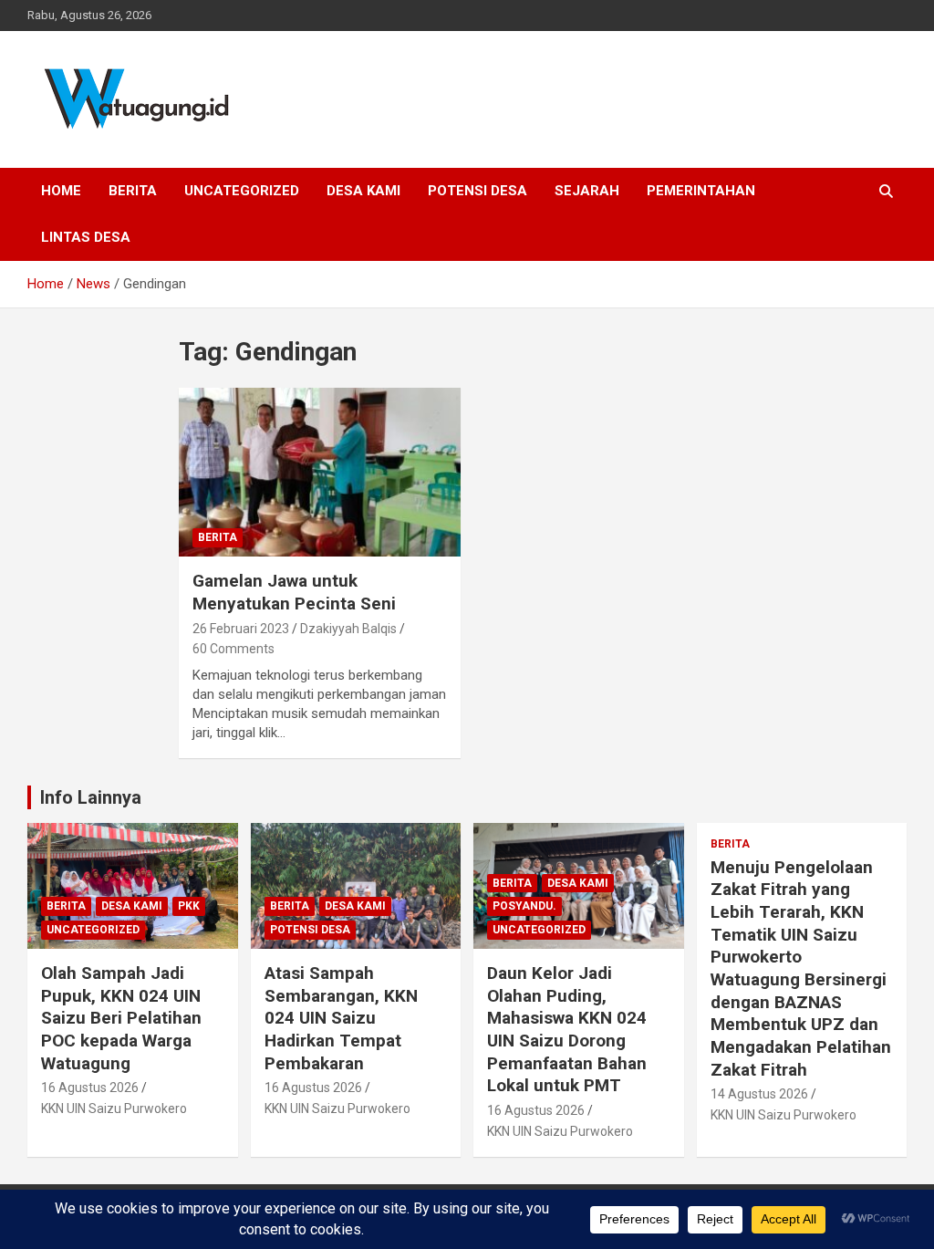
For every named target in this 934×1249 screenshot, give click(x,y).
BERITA (133, 190)
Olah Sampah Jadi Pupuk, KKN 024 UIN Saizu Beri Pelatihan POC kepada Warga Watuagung (121, 1018)
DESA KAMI (363, 190)
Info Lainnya (90, 797)
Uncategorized (241, 190)
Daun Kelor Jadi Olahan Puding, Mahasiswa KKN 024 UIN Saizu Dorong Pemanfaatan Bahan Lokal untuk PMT (567, 1029)
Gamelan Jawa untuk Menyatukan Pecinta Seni (294, 592)
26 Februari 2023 (240, 628)
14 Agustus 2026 (759, 1094)
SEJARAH (587, 190)
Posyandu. (524, 906)
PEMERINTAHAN (701, 190)
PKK (189, 906)
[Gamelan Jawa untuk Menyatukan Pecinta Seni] (320, 472)
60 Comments (233, 648)
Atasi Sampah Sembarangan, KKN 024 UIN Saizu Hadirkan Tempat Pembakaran (341, 1018)
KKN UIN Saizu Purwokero (114, 1108)
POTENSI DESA (477, 190)
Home (61, 190)
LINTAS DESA (85, 237)
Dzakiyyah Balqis (348, 628)
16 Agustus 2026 (90, 1087)
